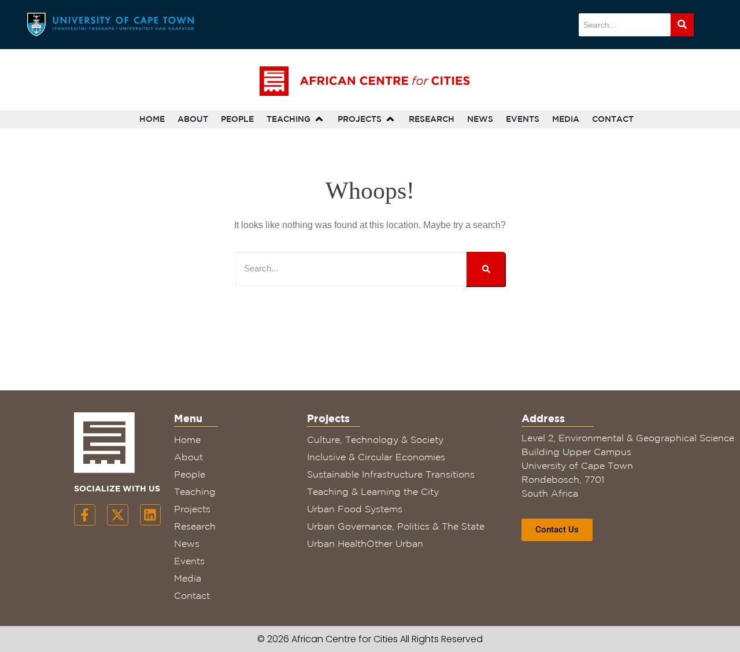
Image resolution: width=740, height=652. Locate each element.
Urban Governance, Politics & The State (395, 526)
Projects (192, 509)
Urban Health (337, 543)
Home (187, 439)
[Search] (682, 24)
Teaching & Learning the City (373, 491)
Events (189, 561)
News (186, 543)
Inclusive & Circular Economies (376, 457)
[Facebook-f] (84, 515)
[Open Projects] (390, 119)
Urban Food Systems (354, 509)
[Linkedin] (150, 515)
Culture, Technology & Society (375, 439)
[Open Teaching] (319, 119)
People (189, 474)
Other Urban (395, 543)
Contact (192, 595)
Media (187, 578)
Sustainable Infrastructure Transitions (391, 474)
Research (195, 526)
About (188, 457)
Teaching (195, 491)
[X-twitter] (117, 515)
